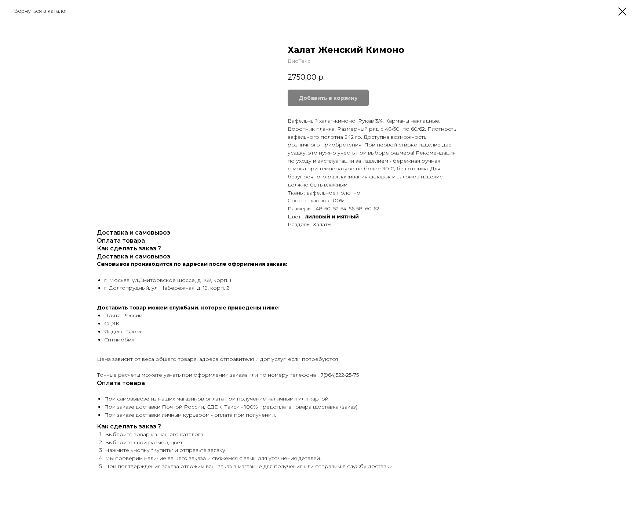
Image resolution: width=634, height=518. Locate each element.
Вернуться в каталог (41, 11)
